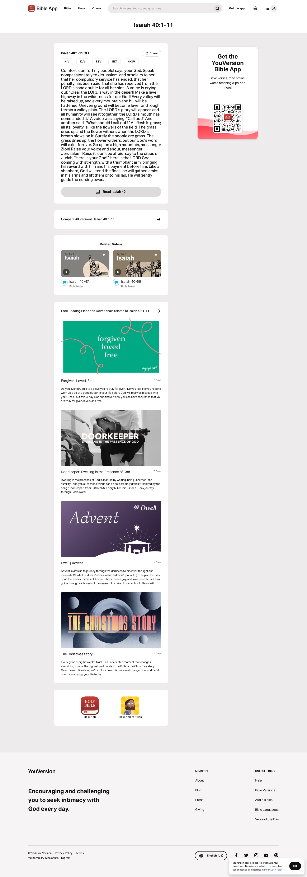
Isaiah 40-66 (135, 281)
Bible (67, 8)
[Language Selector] (255, 8)
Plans (81, 8)
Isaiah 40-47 (83, 281)
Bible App (90, 716)
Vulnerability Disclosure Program (49, 857)
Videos (96, 8)
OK (295, 866)
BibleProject (77, 286)
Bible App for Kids (130, 716)
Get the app (237, 8)
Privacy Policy (63, 853)
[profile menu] (271, 8)
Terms (80, 853)
